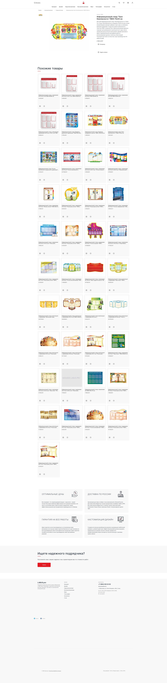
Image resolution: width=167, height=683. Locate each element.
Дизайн (66, 586)
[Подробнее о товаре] (44, 106)
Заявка (44, 564)
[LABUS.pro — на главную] (84, 2)
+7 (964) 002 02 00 (104, 584)
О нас (113, 6)
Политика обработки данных (55, 670)
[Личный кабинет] (132, 3)
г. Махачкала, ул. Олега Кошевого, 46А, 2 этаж (109, 588)
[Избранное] (124, 3)
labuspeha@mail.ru (102, 586)
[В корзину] (40, 106)
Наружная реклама (68, 588)
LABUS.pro (42, 583)
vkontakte (43, 618)
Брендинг (66, 584)
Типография (67, 594)
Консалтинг (67, 596)
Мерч (65, 592)
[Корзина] (128, 3)
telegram (37, 618)
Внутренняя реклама (69, 590)
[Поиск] (119, 3)
